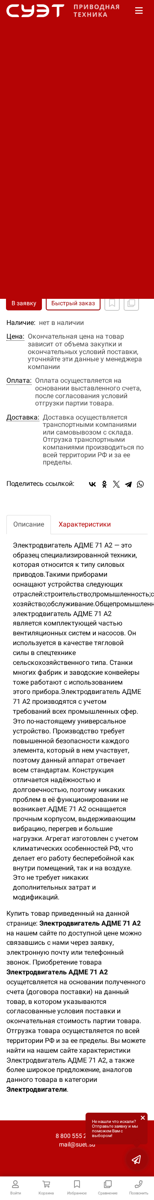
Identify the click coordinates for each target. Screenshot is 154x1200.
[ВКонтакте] (92, 484)
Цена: (15, 336)
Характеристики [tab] (85, 524)
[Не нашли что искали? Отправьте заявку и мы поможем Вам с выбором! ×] (137, 1159)
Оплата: (19, 380)
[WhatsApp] (140, 484)
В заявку (24, 303)
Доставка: (22, 417)
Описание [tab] (28, 524)
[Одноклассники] (104, 484)
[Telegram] (128, 484)
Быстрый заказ (73, 303)
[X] (116, 484)
